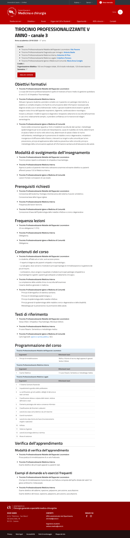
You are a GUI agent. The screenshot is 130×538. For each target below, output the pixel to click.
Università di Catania (13, 2)
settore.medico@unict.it (54, 526)
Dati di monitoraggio (45, 534)
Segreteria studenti (53, 523)
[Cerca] (120, 12)
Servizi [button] (88, 2)
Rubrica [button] (76, 2)
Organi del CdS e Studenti (60, 21)
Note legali (19, 534)
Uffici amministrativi (59, 516)
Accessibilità (31, 534)
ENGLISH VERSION (26, 75)
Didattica (31, 21)
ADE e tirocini (98, 21)
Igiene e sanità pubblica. (40, 336)
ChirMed (24, 2)
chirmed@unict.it (52, 518)
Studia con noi (15, 21)
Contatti (113, 21)
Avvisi (43, 21)
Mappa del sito (60, 534)
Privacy (9, 534)
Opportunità (81, 21)
